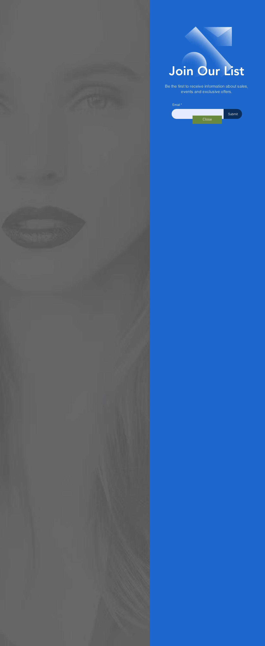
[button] (207, 120)
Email (176, 104)
